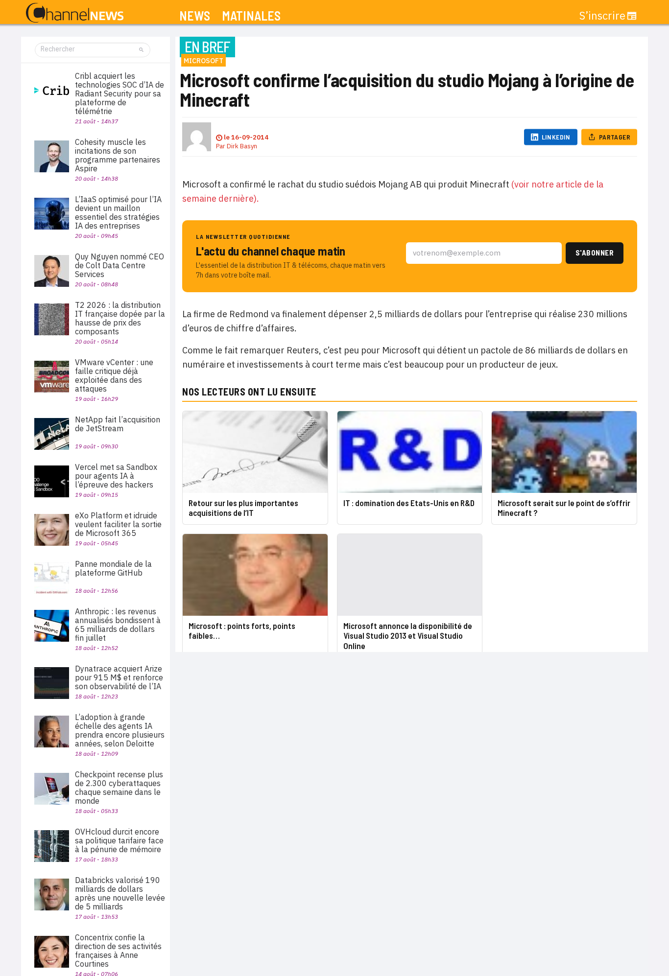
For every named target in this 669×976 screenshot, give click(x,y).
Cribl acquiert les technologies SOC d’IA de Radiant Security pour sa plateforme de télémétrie (119, 93)
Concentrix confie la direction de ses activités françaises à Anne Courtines (118, 950)
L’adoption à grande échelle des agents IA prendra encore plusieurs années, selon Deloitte (120, 730)
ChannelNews (74, 13)
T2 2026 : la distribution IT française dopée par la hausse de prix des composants (120, 318)
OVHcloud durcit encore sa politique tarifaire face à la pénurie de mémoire (119, 840)
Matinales (251, 16)
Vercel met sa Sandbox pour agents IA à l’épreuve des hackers (116, 475)
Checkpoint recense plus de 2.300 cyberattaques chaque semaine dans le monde (119, 787)
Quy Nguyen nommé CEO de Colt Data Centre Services (119, 265)
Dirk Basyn (242, 146)
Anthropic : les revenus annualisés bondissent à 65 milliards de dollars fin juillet (118, 624)
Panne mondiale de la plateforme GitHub (113, 568)
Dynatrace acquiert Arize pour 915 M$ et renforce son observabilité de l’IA (119, 677)
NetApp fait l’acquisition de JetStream (117, 424)
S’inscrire (602, 16)
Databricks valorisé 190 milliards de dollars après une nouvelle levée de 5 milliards (120, 893)
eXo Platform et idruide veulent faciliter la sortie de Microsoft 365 (118, 524)
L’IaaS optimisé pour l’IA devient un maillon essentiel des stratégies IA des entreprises (118, 212)
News (194, 16)
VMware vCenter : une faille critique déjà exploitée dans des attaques (114, 375)
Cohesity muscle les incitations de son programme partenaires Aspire (117, 155)
